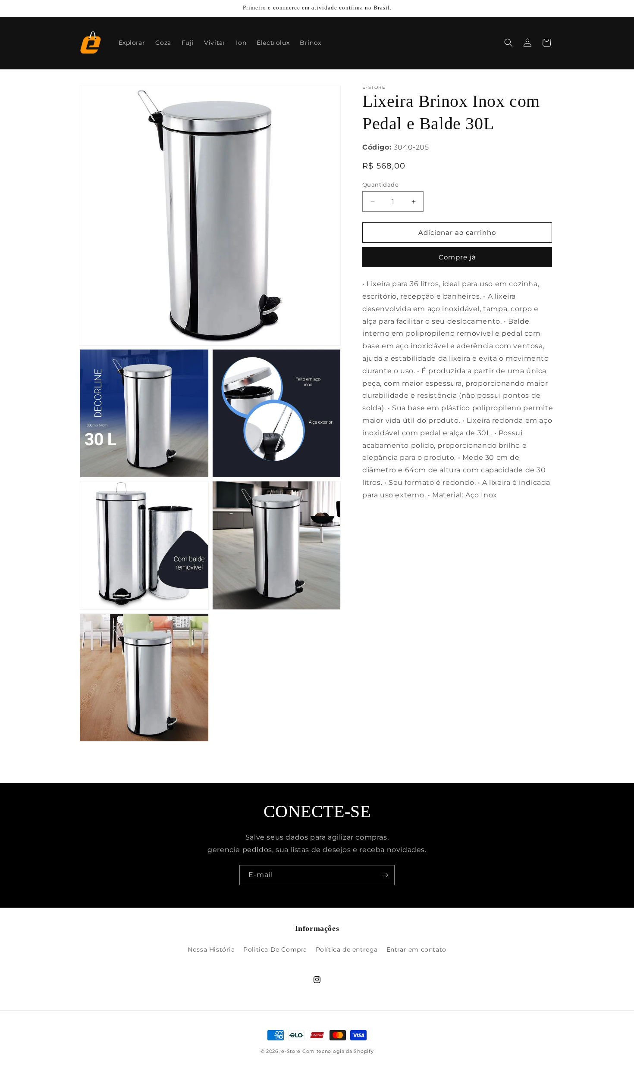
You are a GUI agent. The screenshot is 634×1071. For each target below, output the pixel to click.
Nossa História (211, 949)
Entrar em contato (416, 949)
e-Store (291, 1051)
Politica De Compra (275, 949)
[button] (508, 42)
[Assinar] (384, 875)
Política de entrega (347, 949)
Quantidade (380, 184)
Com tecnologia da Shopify (338, 1051)
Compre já (457, 257)
